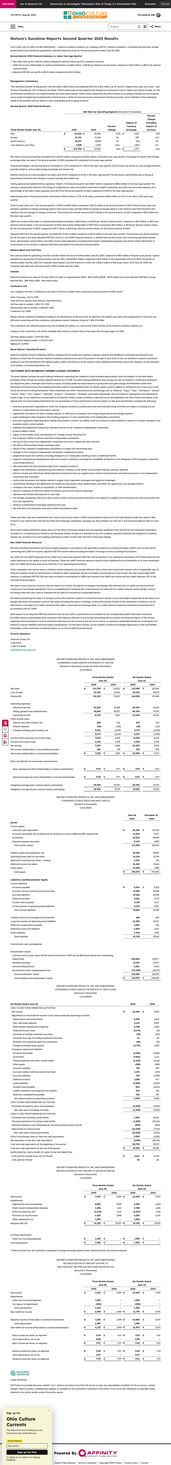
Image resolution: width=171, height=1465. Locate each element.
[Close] (49, 1410)
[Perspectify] (5, 729)
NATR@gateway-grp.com (23, 650)
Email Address (15, 1441)
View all (165, 4)
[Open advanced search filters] (145, 26)
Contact (144, 1463)
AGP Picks (8, 4)
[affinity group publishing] (5, 736)
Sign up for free (27, 1452)
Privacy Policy (131, 1463)
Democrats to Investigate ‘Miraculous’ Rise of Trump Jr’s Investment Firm (93, 4)
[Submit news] (5, 723)
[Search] (139, 26)
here (77, 326)
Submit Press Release (65, 1463)
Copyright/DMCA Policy (110, 1463)
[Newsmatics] (5, 742)
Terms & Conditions (87, 1463)
